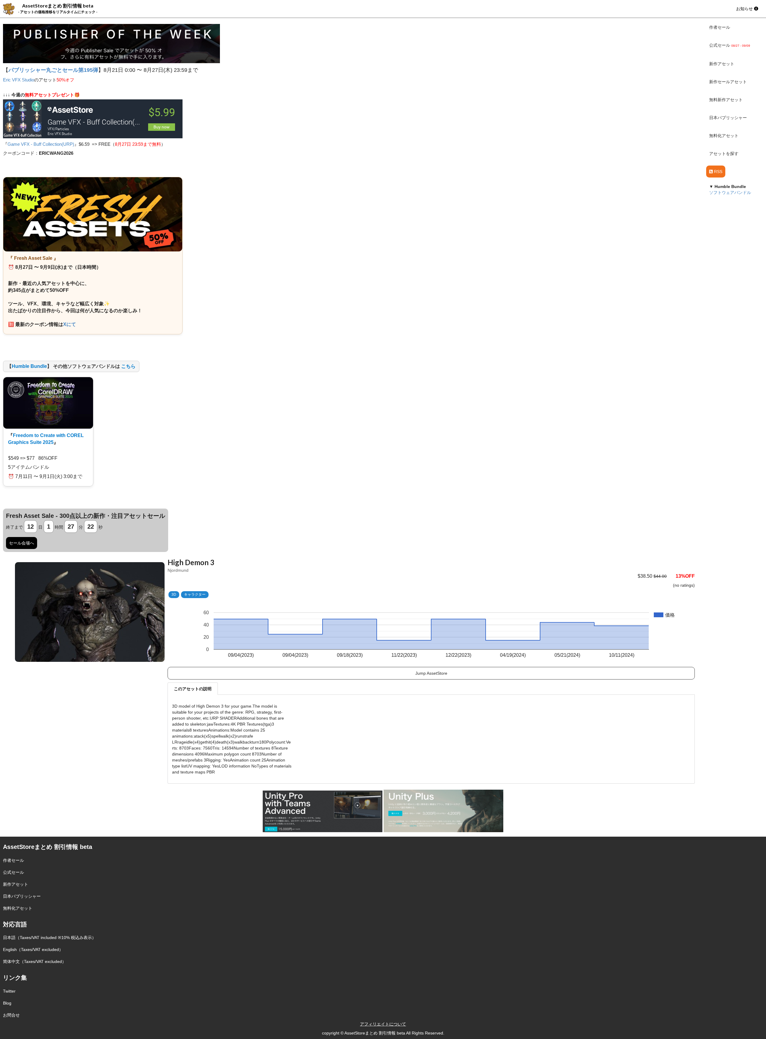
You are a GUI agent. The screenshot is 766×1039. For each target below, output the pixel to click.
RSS (717, 171)
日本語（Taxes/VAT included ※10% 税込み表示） (49, 937)
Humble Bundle (29, 366)
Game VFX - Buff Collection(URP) (40, 144)
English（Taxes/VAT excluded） (33, 949)
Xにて (69, 324)
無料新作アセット (726, 99)
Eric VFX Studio (18, 79)
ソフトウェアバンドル (730, 192)
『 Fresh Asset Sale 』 (33, 258)
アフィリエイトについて (383, 1024)
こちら (128, 366)
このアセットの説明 (193, 688)
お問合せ (11, 1015)
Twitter (9, 991)
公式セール (13, 872)
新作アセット (721, 63)
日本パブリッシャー (728, 117)
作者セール (719, 27)
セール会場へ (21, 543)
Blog (7, 1003)
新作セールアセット (728, 81)
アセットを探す (723, 153)
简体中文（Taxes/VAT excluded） (34, 961)
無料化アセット (723, 135)
